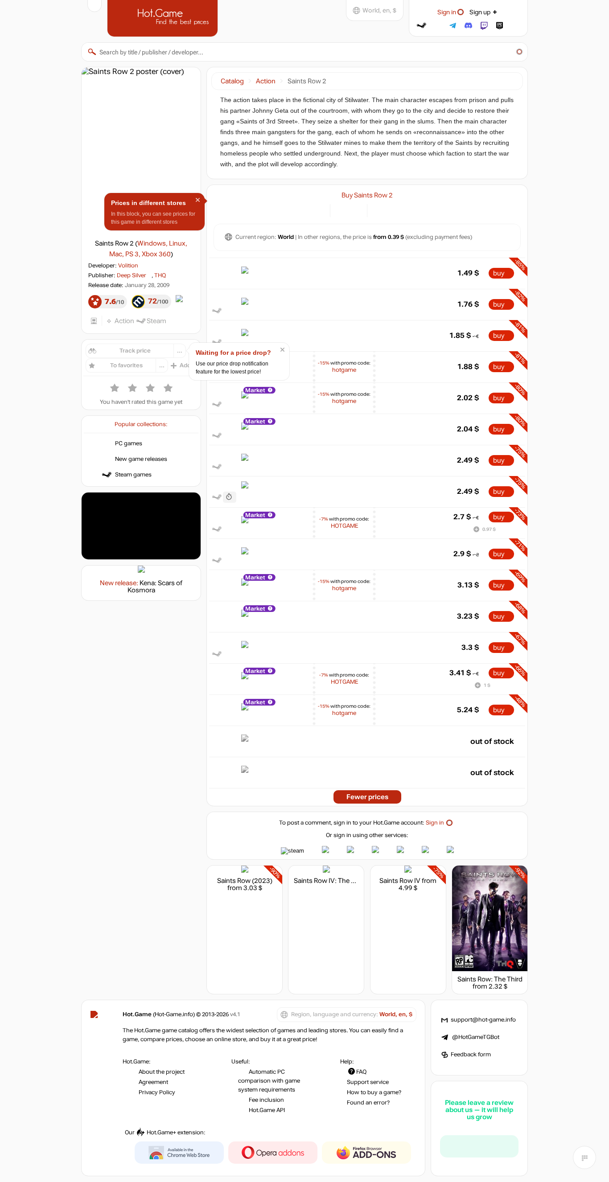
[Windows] (379, 209)
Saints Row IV (399, 880)
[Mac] (401, 209)
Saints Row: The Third (490, 979)
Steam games (133, 475)
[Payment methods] (318, 209)
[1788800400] (229, 497)
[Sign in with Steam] (421, 25)
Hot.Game (163, 17)
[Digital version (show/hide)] (342, 209)
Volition (128, 266)
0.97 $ (489, 529)
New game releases (141, 459)
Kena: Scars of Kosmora (155, 586)
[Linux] (390, 209)
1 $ (487, 685)
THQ (160, 275)
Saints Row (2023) (244, 880)
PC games (129, 443)
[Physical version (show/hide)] (355, 209)
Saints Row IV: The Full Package (341, 880)
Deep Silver (131, 275)
